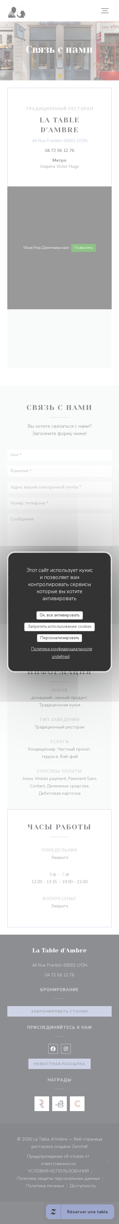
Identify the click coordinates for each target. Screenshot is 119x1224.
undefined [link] (61, 656)
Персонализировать (59, 638)
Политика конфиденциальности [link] (61, 649)
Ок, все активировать (59, 615)
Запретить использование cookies (60, 626)
